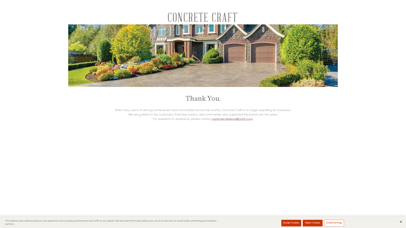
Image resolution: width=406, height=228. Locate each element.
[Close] (400, 221)
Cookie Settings (334, 223)
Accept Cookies (291, 223)
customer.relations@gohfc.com (232, 119)
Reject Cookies (312, 223)
